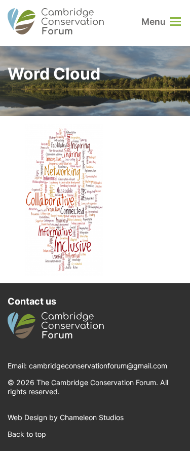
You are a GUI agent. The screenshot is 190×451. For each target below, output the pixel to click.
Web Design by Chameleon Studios (66, 417)
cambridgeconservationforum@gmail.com (98, 365)
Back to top (27, 434)
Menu (153, 21)
